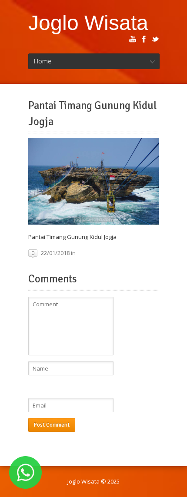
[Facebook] (143, 39)
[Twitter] (155, 39)
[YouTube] (132, 39)
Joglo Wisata (88, 22)
